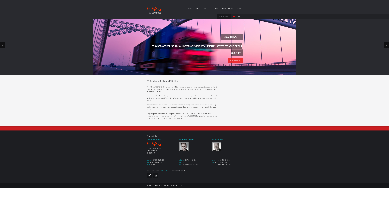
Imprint (181, 185)
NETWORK (216, 8)
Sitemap (149, 185)
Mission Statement (235, 60)
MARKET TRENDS (228, 8)
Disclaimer (174, 185)
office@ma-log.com (156, 164)
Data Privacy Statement (161, 185)
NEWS (239, 8)
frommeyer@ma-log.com (223, 164)
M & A (198, 8)
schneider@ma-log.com (190, 164)
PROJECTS (206, 8)
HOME (190, 8)
